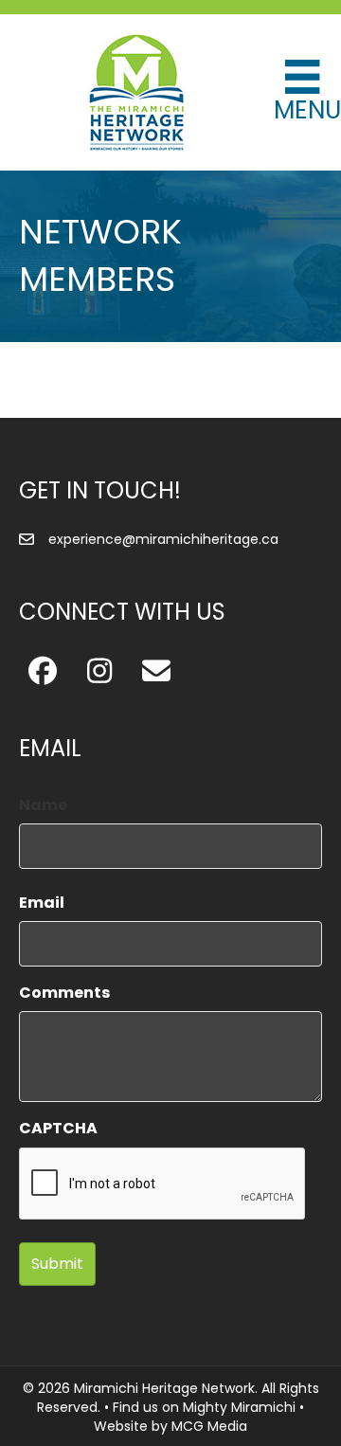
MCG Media (209, 1426)
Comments (64, 992)
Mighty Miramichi (239, 1407)
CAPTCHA (58, 1128)
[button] (42, 671)
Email (41, 902)
